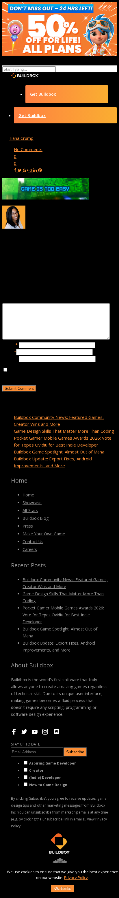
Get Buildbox (43, 94)
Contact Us (33, 541)
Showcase (32, 502)
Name (10, 345)
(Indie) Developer (45, 777)
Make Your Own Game (44, 533)
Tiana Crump (21, 138)
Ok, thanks (62, 888)
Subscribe (75, 752)
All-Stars (30, 510)
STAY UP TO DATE (25, 744)
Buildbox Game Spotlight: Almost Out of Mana (59, 452)
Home (28, 495)
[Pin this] (40, 170)
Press (28, 526)
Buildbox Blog (36, 518)
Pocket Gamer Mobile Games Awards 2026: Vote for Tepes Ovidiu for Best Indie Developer (63, 614)
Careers (30, 549)
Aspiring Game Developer (52, 763)
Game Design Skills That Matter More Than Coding (64, 431)
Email (9, 352)
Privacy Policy (76, 877)
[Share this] (16, 170)
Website (10, 359)
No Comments (28, 149)
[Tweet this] (20, 170)
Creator (36, 770)
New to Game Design (48, 784)
